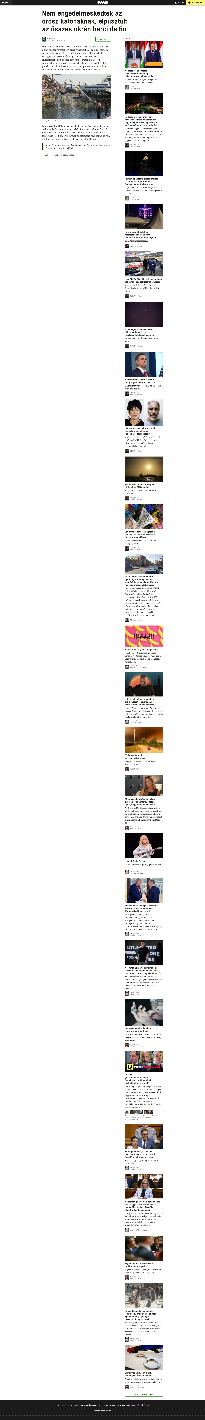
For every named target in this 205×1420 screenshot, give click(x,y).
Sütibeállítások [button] (143, 1405)
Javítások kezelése (93, 1405)
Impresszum (78, 1405)
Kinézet (181, 2)
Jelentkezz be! (197, 2)
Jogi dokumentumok (110, 1405)
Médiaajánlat (125, 1405)
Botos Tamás (51, 38)
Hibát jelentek (66, 1405)
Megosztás (104, 39)
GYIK (57, 1405)
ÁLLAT (49, 40)
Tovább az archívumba (144, 1394)
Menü (7, 2)
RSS (133, 1405)
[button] (46, 155)
